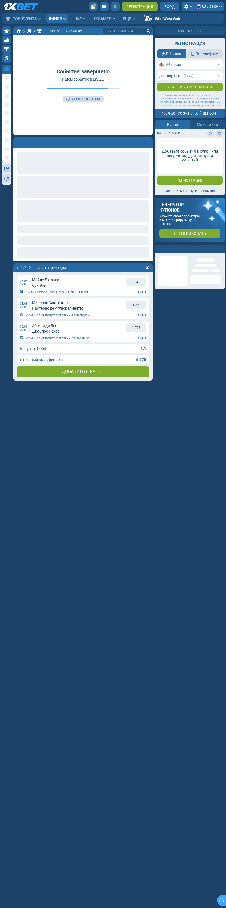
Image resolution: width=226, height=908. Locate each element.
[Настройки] (188, 6)
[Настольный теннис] (29, 30)
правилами (209, 98)
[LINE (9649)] (18, 30)
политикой (167, 101)
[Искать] (148, 31)
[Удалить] (147, 142)
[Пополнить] (115, 6)
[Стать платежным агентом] (104, 6)
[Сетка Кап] (39, 30)
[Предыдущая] (17, 142)
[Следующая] (32, 142)
